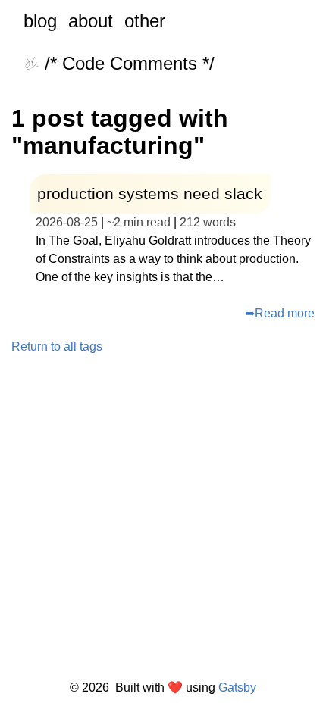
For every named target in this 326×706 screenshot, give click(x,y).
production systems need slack (149, 193)
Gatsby (237, 688)
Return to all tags (56, 347)
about (90, 21)
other (144, 21)
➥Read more (280, 313)
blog (40, 21)
